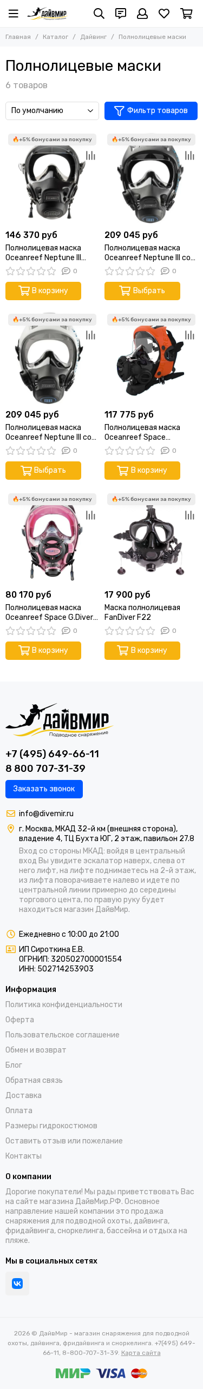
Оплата (18, 1110)
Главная (18, 37)
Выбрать (149, 290)
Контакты (23, 1156)
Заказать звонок (44, 788)
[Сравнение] (91, 155)
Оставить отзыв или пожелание (64, 1141)
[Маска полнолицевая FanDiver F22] (151, 537)
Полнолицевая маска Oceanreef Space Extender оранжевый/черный (144, 432)
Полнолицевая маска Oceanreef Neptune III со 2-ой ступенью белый (48, 432)
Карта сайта (141, 1353)
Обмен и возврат (36, 1050)
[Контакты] (121, 13)
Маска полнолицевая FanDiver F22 (142, 612)
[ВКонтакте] (17, 1283)
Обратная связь (34, 1080)
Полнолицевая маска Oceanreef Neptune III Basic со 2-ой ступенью (48, 253)
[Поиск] (99, 13)
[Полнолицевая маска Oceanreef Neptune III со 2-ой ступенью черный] (151, 177)
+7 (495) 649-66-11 (52, 754)
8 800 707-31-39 (45, 769)
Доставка (23, 1095)
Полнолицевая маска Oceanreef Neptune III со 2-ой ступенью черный (147, 253)
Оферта (19, 1019)
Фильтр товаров (157, 110)
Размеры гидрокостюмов (51, 1125)
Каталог (55, 37)
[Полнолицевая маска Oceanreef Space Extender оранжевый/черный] (151, 358)
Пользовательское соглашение (62, 1035)
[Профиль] (142, 13)
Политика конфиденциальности (63, 1004)
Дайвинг (93, 37)
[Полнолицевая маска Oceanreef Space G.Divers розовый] (52, 537)
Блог (13, 1065)
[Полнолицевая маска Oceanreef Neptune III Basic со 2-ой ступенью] (52, 177)
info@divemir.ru (46, 813)
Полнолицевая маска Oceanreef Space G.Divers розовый (51, 613)
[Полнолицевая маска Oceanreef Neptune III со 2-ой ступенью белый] (52, 358)
